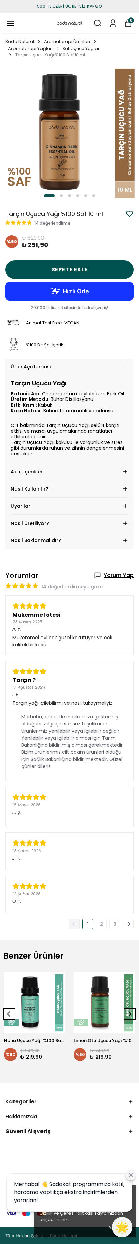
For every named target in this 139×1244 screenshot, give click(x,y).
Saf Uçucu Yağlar (81, 48)
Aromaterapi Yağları (30, 48)
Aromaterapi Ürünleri (67, 41)
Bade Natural (19, 41)
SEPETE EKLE (70, 269)
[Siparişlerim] (113, 23)
